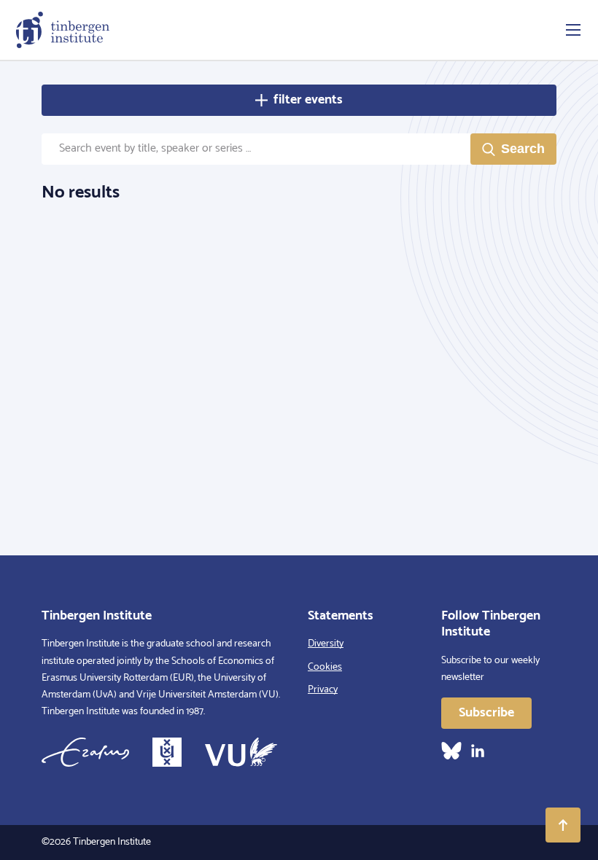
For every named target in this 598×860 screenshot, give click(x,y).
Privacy (323, 689)
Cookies (325, 667)
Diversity (325, 644)
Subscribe (486, 713)
